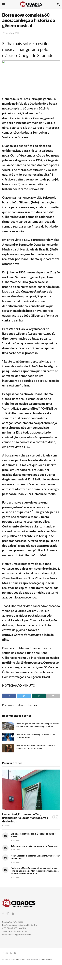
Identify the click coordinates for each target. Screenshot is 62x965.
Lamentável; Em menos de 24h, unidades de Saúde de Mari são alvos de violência (25, 817)
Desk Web (47, 959)
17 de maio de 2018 (10, 33)
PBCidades (21, 959)
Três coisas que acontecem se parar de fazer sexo (34, 846)
